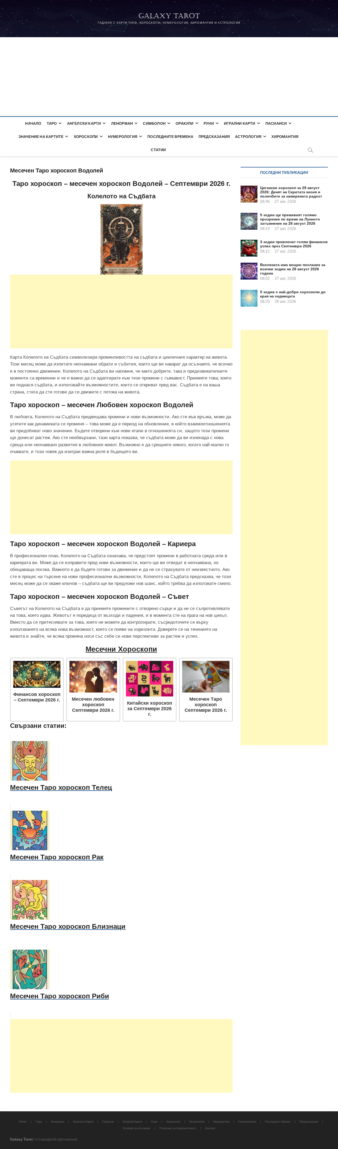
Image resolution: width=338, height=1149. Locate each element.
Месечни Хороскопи (121, 649)
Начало (33, 123)
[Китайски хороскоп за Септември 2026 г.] (149, 678)
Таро (52, 123)
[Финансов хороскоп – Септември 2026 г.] (36, 674)
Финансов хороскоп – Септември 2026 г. (36, 697)
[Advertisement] (169, 77)
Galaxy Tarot (169, 16)
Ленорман (122, 123)
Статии (158, 149)
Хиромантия (284, 136)
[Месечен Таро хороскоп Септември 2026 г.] (205, 676)
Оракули (184, 123)
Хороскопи (86, 136)
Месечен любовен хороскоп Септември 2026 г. (93, 704)
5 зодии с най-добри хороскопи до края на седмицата (293, 294)
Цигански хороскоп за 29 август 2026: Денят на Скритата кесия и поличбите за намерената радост (291, 192)
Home (23, 1121)
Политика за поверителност (177, 1128)
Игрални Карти (239, 123)
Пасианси (276, 123)
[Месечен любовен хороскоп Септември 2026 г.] (93, 676)
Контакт (210, 1128)
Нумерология (122, 136)
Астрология (248, 136)
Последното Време (277, 1121)
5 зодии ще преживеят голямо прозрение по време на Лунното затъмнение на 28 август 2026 (290, 219)
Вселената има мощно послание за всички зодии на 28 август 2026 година (292, 269)
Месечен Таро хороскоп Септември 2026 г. (206, 704)
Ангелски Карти (84, 123)
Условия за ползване (137, 1128)
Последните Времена (170, 136)
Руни (209, 123)
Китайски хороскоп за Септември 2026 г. (149, 708)
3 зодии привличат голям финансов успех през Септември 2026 (294, 244)
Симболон (154, 123)
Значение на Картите (41, 136)
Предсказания (214, 136)
